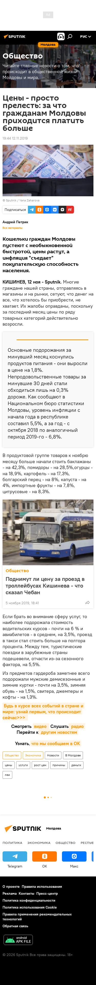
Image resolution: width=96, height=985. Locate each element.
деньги (76, 765)
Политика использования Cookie (30, 907)
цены (8, 765)
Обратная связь (15, 926)
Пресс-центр (47, 893)
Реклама (10, 893)
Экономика (33, 755)
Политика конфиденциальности (29, 900)
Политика (12, 842)
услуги (23, 765)
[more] (87, 602)
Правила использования (42, 886)
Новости (53, 755)
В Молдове (73, 755)
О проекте (11, 886)
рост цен (40, 765)
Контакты (26, 893)
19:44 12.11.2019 (15, 138)
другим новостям (58, 732)
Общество (17, 571)
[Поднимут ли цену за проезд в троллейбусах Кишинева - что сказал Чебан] (48, 532)
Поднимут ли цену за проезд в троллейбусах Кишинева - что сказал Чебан (45, 586)
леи (7, 775)
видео (41, 726)
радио (77, 726)
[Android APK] (18, 940)
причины (58, 765)
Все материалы (13, 228)
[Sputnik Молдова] (15, 38)
